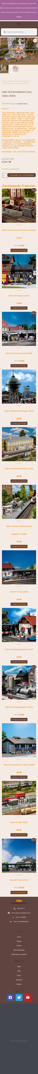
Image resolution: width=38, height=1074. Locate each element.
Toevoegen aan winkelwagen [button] (19, 250)
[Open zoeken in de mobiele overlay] (19, 32)
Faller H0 (12, 81)
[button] (19, 23)
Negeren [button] (19, 16)
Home (5, 81)
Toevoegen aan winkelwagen (21, 175)
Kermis (19, 81)
